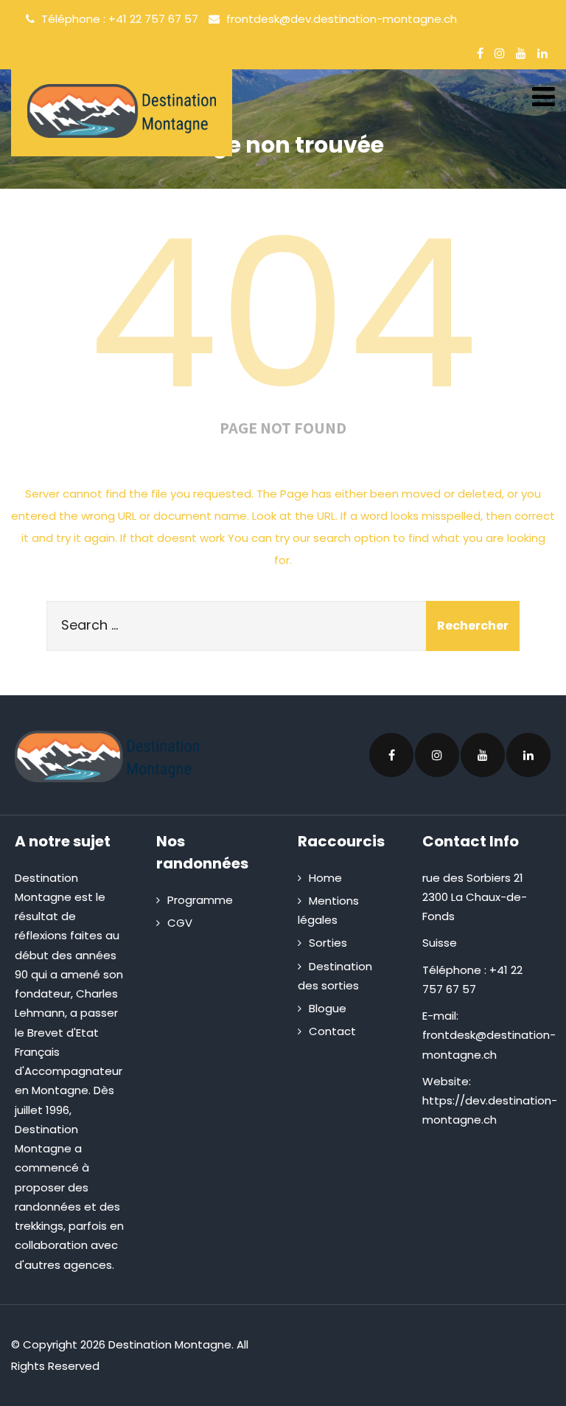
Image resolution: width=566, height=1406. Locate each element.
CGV (179, 922)
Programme (200, 900)
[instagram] (500, 53)
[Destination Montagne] (121, 111)
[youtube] (521, 53)
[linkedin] (542, 53)
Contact (332, 1031)
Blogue (327, 1008)
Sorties (328, 942)
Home (325, 877)
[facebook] (480, 53)
